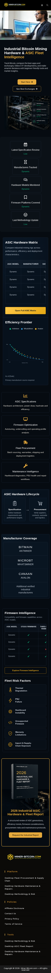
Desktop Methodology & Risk (20, 894)
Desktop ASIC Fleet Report (19, 946)
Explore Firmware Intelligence (25, 670)
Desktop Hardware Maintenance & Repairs (23, 887)
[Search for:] (46, 5)
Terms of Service (13, 924)
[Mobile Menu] (42, 5)
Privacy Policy (12, 919)
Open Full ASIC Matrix (25, 310)
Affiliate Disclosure (14, 908)
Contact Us (10, 913)
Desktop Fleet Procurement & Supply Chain (24, 879)
